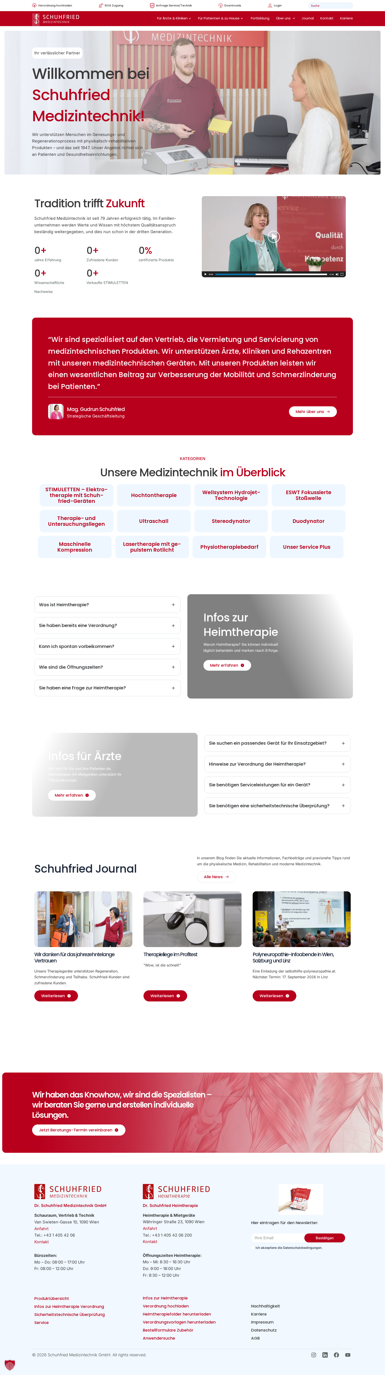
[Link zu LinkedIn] (326, 1355)
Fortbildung (260, 18)
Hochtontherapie (154, 495)
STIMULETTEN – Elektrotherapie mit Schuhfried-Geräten (76, 495)
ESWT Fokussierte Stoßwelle (308, 495)
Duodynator (309, 521)
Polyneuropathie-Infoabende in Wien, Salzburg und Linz (293, 957)
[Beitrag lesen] (83, 919)
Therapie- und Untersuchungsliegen (76, 521)
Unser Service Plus (306, 547)
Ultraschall (153, 521)
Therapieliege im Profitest (170, 954)
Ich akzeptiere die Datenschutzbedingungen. (289, 1248)
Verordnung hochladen (166, 1306)
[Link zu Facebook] (338, 1355)
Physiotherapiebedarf (229, 547)
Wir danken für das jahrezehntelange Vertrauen (74, 957)
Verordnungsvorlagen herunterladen (179, 1322)
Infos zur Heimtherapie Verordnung (69, 1306)
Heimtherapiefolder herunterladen (177, 1314)
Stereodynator (231, 521)
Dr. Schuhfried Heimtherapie (170, 1205)
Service (41, 1322)
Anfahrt (41, 1228)
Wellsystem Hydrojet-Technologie (231, 495)
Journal (308, 18)
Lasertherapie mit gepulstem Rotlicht (152, 547)
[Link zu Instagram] (315, 1355)
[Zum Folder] (301, 1199)
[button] (10, 1365)
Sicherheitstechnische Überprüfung (69, 1314)
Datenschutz (264, 1330)
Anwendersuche (159, 1338)
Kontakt (327, 18)
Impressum (262, 1322)
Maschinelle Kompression (74, 547)
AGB (255, 1338)
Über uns (283, 18)
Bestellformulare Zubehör (168, 1330)
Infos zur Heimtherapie (165, 1298)
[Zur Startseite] (55, 19)
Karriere (346, 18)
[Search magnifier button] (348, 5)
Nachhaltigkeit (265, 1306)
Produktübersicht (51, 1298)
